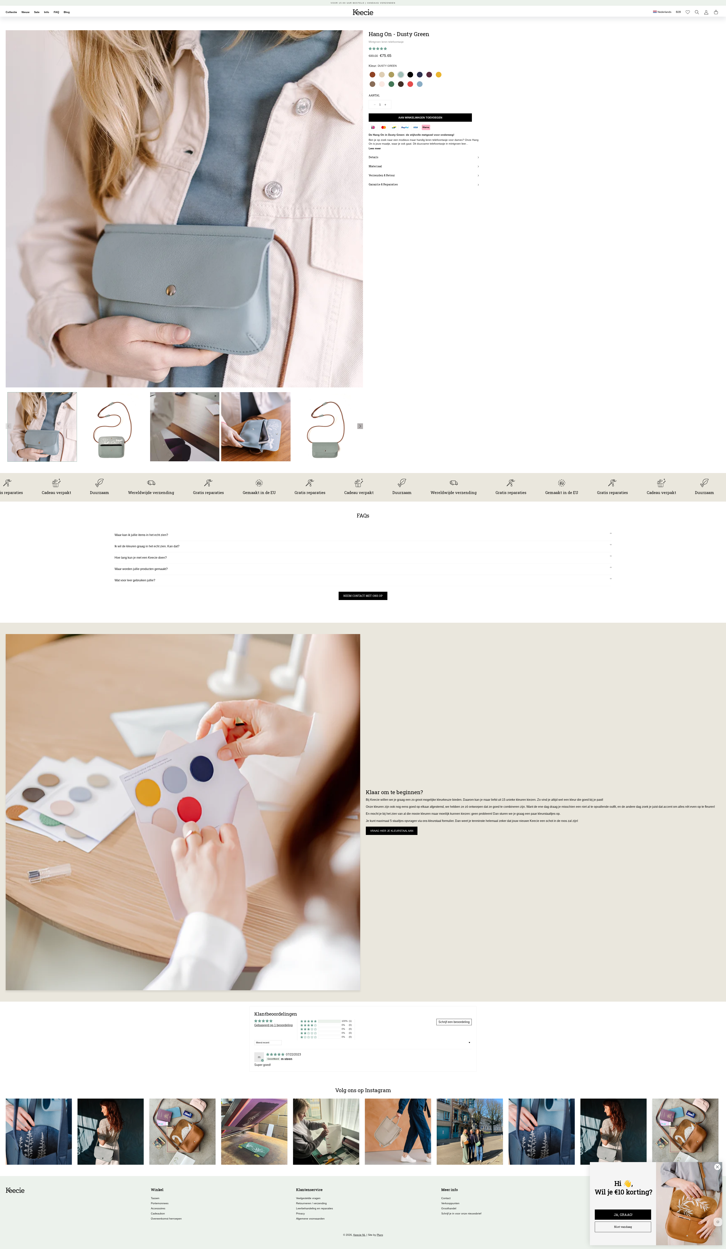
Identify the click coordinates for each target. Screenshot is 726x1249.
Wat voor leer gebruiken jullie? (135, 580)
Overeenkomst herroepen (166, 1218)
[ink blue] (420, 74)
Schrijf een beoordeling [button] (454, 1022)
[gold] (391, 74)
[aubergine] (429, 74)
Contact (446, 1198)
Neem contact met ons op (363, 596)
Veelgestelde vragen (308, 1198)
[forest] (391, 84)
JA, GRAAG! (623, 1214)
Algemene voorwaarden (310, 1218)
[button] (697, 12)
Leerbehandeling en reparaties (314, 1208)
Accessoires (158, 1208)
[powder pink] (382, 84)
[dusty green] (401, 74)
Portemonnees (159, 1203)
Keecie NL (359, 1234)
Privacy (300, 1213)
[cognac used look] (372, 74)
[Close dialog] (717, 1167)
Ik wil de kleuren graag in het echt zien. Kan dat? (147, 546)
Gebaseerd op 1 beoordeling (273, 1025)
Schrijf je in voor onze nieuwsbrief (461, 1213)
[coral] (410, 84)
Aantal (374, 95)
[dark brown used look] (401, 84)
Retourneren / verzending (311, 1203)
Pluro (380, 1234)
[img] (275, 1054)
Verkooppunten (450, 1203)
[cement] (382, 74)
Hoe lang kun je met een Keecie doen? (141, 557)
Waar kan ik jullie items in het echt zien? (141, 535)
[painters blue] (420, 84)
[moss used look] (372, 84)
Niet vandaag (623, 1227)
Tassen (155, 1198)
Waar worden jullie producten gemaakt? (141, 569)
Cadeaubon (158, 1213)
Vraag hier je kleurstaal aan (391, 830)
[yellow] (438, 74)
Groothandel (448, 1208)
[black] (410, 74)
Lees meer (375, 148)
